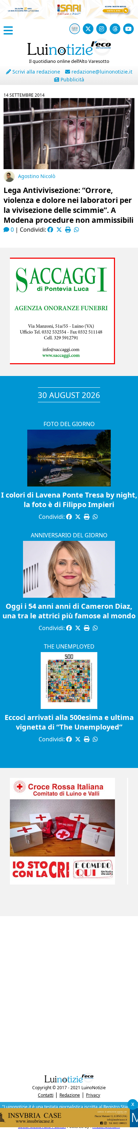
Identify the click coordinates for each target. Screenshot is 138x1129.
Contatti (45, 1095)
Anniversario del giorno (69, 535)
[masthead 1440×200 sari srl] (69, 17)
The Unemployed (69, 646)
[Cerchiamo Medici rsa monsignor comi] (69, 882)
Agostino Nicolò (36, 176)
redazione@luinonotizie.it (101, 71)
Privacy (93, 1095)
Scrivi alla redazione (35, 71)
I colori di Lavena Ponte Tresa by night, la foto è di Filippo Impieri (69, 499)
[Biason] (69, 341)
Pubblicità (71, 79)
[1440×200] (69, 1125)
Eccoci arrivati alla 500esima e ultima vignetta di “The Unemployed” (69, 722)
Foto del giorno (69, 424)
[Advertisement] (69, 992)
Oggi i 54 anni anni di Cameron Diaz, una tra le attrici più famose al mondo (69, 610)
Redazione (69, 1095)
